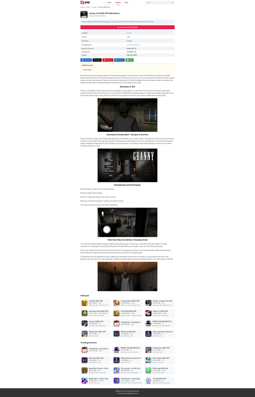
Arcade (94, 7)
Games (118, 2)
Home (109, 2)
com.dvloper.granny (133, 45)
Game (88, 7)
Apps (126, 2)
